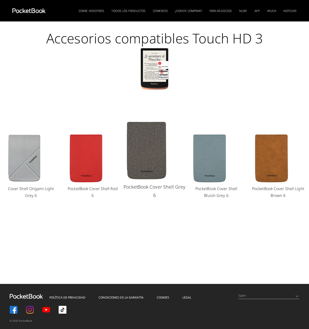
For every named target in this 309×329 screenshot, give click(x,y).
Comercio (160, 11)
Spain (242, 295)
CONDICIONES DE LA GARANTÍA (121, 297)
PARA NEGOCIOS (220, 11)
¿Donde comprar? (188, 11)
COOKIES (163, 297)
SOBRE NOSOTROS (91, 11)
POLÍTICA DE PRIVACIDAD (67, 297)
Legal (186, 297)
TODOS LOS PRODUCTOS (128, 11)
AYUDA (271, 11)
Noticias (290, 11)
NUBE (243, 11)
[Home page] (29, 10)
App (257, 11)
